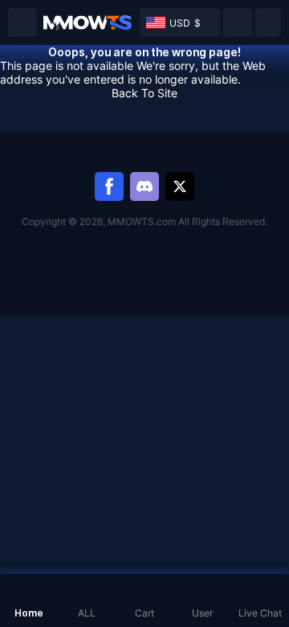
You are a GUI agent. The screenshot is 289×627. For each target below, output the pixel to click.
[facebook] (109, 186)
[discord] (144, 186)
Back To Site (144, 93)
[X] (179, 186)
